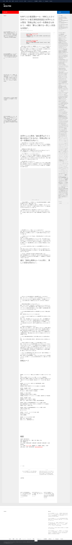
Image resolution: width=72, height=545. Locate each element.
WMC (63, 133)
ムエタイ (61, 167)
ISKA (66, 70)
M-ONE (66, 93)
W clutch (63, 132)
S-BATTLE (60, 119)
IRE (64, 70)
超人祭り (66, 195)
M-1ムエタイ (62, 93)
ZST (59, 137)
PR (64, 112)
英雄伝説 (62, 195)
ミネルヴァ (65, 166)
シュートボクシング (63, 149)
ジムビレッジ (30, 1)
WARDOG (62, 131)
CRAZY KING (60, 48)
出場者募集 (63, 177)
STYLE (60, 124)
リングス (61, 172)
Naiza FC (65, 99)
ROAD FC (60, 118)
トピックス (21, 1)
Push (10, 1)
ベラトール (65, 162)
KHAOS (60, 77)
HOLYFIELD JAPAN (61, 65)
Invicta (63, 70)
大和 (64, 178)
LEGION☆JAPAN (61, 92)
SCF (63, 119)
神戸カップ (64, 194)
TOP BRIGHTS (61, 126)
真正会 (64, 193)
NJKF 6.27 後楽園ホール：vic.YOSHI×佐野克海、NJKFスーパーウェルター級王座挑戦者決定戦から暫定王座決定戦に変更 (49, 495)
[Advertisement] (50, 6)
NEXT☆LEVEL (62, 101)
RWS (66, 118)
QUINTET (65, 113)
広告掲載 (35, 1)
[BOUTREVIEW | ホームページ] (7, 6)
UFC (65, 129)
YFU (66, 135)
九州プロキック (63, 173)
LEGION (62, 91)
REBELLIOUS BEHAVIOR (65, 114)
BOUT (65, 42)
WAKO (59, 131)
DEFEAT (67, 52)
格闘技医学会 (62, 189)
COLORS (60, 47)
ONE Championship (63, 106)
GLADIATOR (62, 59)
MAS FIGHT (60, 94)
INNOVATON (60, 70)
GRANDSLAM (61, 64)
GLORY (63, 60)
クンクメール (63, 145)
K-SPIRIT (62, 76)
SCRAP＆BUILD (65, 120)
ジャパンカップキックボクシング (63, 152)
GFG (62, 58)
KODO (63, 83)
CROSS (63, 48)
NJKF (62, 103)
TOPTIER (65, 126)
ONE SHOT (62, 108)
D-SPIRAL (66, 48)
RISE (60, 117)
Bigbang (60, 40)
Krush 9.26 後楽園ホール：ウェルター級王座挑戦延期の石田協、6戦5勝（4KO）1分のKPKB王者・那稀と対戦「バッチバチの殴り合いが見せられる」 (10, 56)
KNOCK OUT (63, 83)
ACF (66, 35)
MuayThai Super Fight (63, 97)
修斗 (66, 175)
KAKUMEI (65, 76)
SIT (67, 120)
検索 (7, 1)
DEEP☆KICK (62, 52)
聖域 (59, 195)
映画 (64, 186)
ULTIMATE (60, 130)
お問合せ (40, 1)
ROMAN (63, 118)
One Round (60, 108)
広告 (59, 180)
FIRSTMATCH (64, 57)
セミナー (63, 157)
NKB (65, 103)
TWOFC (65, 127)
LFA (66, 92)
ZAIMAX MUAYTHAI (64, 136)
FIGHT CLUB (61, 56)
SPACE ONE (62, 121)
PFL (63, 109)
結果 (13, 1)
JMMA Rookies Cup (61, 75)
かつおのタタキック (61, 138)
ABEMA (62, 34)
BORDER (62, 42)
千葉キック (62, 178)
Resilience (65, 115)
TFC (66, 124)
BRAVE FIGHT (65, 43)
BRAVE (60, 43)
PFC (61, 109)
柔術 (62, 187)
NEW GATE (64, 100)
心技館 (61, 180)
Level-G (65, 92)
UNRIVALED (63, 130)
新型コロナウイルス (63, 180)
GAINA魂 (60, 58)
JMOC (65, 75)
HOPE (64, 65)
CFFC (65, 46)
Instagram (46, 1)
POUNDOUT (61, 110)
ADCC (59, 36)
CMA (66, 46)
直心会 (62, 193)
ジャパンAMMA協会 (63, 151)
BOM (60, 42)
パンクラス (63, 160)
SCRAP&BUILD (61, 120)
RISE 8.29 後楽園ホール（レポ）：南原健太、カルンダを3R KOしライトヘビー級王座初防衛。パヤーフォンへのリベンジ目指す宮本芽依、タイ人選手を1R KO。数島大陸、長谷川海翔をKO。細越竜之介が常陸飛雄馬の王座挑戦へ (10, 119)
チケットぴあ (28, 445)
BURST (62, 46)
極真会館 (63, 190)
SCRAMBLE (65, 119)
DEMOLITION (61, 53)
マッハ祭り (66, 165)
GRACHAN (61, 63)
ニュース (16, 1)
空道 (67, 194)
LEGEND (63, 88)
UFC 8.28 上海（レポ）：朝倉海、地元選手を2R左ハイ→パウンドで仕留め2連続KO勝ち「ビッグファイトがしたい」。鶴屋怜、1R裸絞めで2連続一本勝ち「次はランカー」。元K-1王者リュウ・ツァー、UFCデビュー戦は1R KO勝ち (10, 78)
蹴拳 (59, 196)
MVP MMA (63, 99)
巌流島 (66, 178)
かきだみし (66, 137)
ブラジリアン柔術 (62, 162)
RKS (66, 117)
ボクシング (63, 165)
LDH (61, 88)
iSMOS (60, 71)
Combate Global (64, 47)
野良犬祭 (63, 196)
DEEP (65, 50)
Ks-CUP (63, 87)
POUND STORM (61, 112)
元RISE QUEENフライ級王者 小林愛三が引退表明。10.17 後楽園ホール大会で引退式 (10, 98)
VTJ (66, 130)
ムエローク (64, 168)
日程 (25, 1)
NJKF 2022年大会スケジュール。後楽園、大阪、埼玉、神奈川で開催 (37, 493)
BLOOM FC (64, 41)
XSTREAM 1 (63, 135)
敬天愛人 (63, 180)
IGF (60, 66)
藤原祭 (64, 195)
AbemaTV (61, 35)
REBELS (61, 115)
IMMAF (62, 66)
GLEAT (61, 60)
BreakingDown (61, 45)
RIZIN (64, 117)
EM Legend (64, 53)
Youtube (51, 1)
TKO (67, 125)
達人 (61, 196)
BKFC (63, 40)
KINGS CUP (60, 82)
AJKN (61, 36)
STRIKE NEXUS (63, 123)
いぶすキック (63, 137)
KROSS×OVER (62, 86)
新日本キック (62, 182)
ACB (63, 35)
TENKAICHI (63, 124)
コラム (62, 146)
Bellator (60, 39)
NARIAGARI (60, 100)
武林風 (60, 192)
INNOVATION (62, 69)
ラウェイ (63, 170)
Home (4, 1)
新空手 (61, 183)
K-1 (60, 76)
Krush (60, 87)
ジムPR (64, 150)
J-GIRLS (62, 71)
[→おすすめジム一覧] (34, 33)
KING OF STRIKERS (63, 81)
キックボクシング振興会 (63, 143)
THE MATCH (64, 125)
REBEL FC (60, 114)
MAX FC (63, 94)
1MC (59, 34)
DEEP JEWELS (63, 51)
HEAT (64, 64)
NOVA (66, 104)
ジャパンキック (63, 154)
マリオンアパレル (61, 166)
